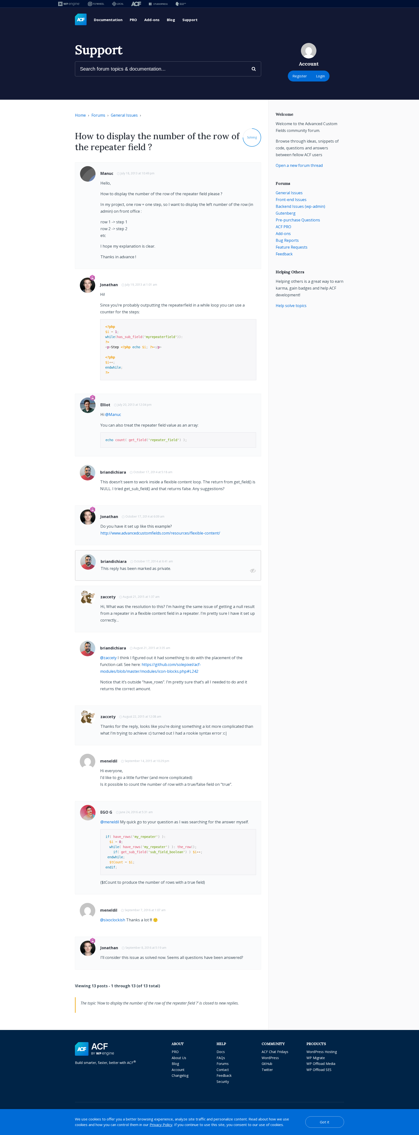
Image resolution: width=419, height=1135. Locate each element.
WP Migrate (315, 1057)
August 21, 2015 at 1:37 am (141, 597)
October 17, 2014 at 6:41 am (153, 561)
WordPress (270, 1057)
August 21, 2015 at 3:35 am (151, 648)
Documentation (108, 19)
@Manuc (113, 414)
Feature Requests (291, 247)
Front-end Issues (291, 199)
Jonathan (109, 284)
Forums (98, 115)
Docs (221, 1051)
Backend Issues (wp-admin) (300, 206)
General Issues (124, 115)
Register (299, 75)
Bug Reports (287, 240)
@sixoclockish (112, 920)
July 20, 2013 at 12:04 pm (135, 405)
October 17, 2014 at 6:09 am (144, 516)
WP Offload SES (318, 1069)
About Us (179, 1057)
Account (178, 1069)
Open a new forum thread (299, 165)
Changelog (180, 1075)
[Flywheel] (96, 4)
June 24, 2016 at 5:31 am (136, 812)
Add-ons (152, 19)
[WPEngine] (69, 4)
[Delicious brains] (180, 4)
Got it (324, 1121)
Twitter (267, 1069)
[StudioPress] (158, 4)
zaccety (107, 597)
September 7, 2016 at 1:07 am (145, 910)
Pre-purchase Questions (298, 220)
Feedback (284, 254)
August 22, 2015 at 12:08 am (142, 716)
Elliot (105, 404)
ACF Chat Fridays (275, 1051)
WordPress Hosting (321, 1051)
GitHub (267, 1063)
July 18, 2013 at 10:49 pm (137, 173)
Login (320, 75)
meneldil (108, 761)
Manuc (106, 173)
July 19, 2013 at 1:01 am (141, 285)
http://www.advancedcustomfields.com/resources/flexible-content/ (160, 533)
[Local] (117, 4)
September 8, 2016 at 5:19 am (145, 948)
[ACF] (136, 4)
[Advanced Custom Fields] (80, 19)
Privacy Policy (161, 1124)
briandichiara (113, 472)
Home (80, 115)
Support (190, 19)
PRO (133, 19)
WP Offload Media (320, 1063)
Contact (223, 1069)
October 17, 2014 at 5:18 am (152, 472)
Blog (171, 19)
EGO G (106, 812)
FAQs (221, 1057)
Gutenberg (286, 213)
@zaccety (108, 657)
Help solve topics (291, 305)
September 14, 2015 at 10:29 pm (147, 761)
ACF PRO (283, 226)
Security (223, 1081)
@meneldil (109, 822)
